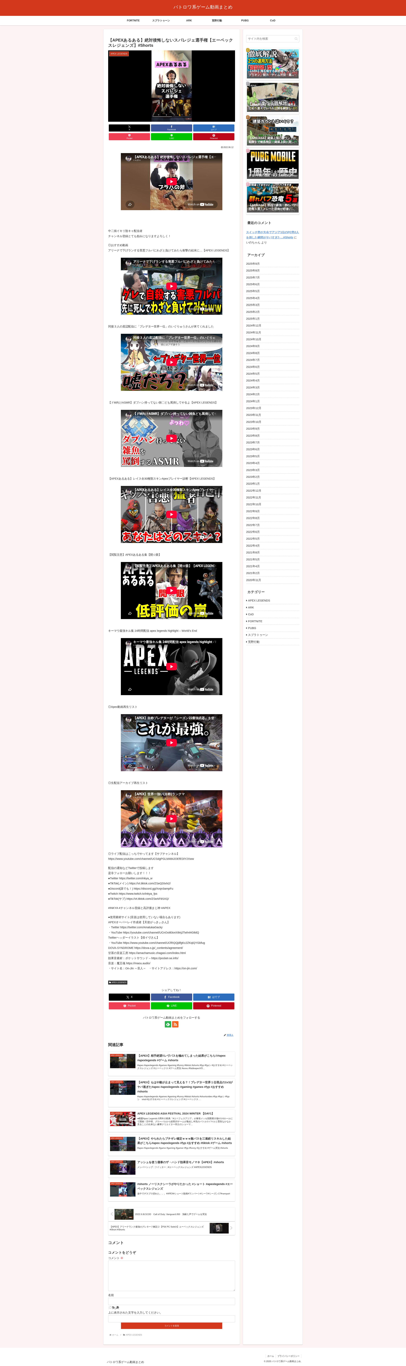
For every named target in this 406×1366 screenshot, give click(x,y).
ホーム (270, 1356)
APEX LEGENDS (119, 982)
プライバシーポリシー (288, 1356)
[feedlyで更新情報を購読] (168, 1024)
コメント (115, 1258)
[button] (296, 39)
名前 (111, 1295)
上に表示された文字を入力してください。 (135, 1312)
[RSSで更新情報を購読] (175, 1024)
